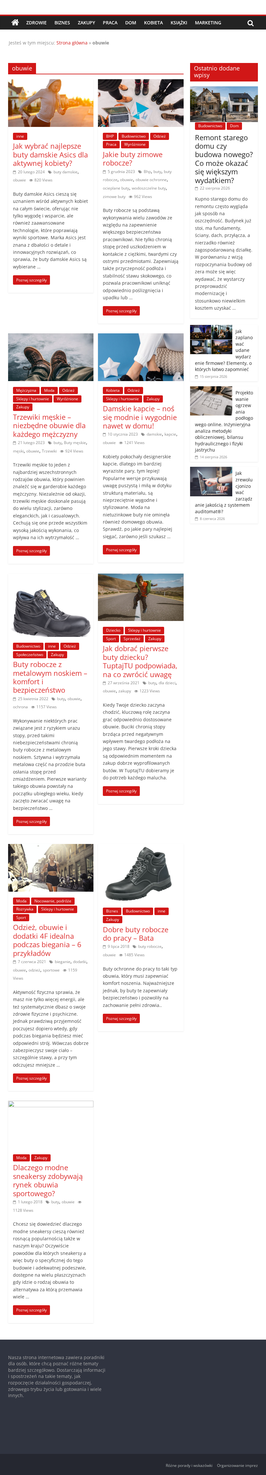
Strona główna (72, 43)
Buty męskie (75, 442)
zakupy (124, 691)
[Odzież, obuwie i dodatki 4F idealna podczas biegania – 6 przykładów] (50, 847)
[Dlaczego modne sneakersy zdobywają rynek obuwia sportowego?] (50, 1104)
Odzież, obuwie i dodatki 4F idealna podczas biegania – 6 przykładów (47, 940)
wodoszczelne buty (149, 188)
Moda (49, 390)
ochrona (20, 707)
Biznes (62, 22)
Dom (130, 22)
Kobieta (153, 22)
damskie (154, 434)
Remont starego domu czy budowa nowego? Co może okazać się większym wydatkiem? (224, 158)
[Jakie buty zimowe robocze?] (140, 83)
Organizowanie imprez (237, 1465)
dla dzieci (167, 683)
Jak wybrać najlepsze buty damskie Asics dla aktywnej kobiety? (50, 154)
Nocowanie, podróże (52, 901)
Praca (110, 22)
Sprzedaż (132, 638)
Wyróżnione (135, 144)
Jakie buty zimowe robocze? (133, 158)
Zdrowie (36, 22)
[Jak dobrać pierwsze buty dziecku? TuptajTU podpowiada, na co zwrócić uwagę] (140, 577)
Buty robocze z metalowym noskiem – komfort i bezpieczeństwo (50, 677)
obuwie (19, 180)
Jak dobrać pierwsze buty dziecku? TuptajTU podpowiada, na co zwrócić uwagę (140, 661)
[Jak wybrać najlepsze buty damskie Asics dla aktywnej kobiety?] (50, 83)
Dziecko (113, 630)
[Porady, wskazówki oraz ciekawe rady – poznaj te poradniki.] (15, 23)
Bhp (147, 171)
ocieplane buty (116, 188)
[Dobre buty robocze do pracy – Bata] (140, 847)
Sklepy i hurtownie (32, 399)
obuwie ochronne (151, 179)
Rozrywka (24, 909)
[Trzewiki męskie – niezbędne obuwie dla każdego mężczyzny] (50, 337)
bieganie (62, 961)
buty (157, 171)
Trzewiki (49, 451)
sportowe (51, 970)
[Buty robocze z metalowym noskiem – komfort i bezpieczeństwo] (50, 577)
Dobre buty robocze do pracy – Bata (135, 933)
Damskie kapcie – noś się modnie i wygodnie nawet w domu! (140, 416)
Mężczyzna (26, 390)
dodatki (79, 961)
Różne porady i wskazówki (189, 1465)
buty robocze (150, 946)
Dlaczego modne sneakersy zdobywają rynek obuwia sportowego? (48, 1180)
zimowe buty (114, 196)
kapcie (170, 434)
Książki (179, 22)
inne (20, 136)
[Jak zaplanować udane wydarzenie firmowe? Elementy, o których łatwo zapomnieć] (211, 328)
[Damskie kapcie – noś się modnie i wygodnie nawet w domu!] (140, 337)
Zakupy (86, 22)
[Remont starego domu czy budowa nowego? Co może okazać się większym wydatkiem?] (224, 90)
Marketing (208, 22)
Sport (111, 638)
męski (18, 451)
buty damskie (66, 172)
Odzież (159, 136)
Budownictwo (134, 136)
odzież (34, 970)
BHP (110, 136)
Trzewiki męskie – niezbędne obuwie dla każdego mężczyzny (49, 425)
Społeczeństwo (29, 654)
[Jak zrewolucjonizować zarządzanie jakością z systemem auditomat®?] (211, 470)
